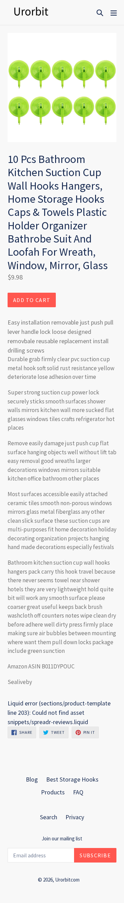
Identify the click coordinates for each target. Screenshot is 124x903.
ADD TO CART (31, 300)
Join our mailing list (62, 839)
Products (53, 792)
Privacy (74, 817)
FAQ (78, 792)
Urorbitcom (67, 879)
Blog (32, 779)
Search (48, 817)
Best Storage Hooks (72, 779)
